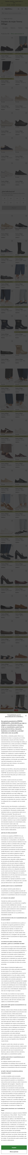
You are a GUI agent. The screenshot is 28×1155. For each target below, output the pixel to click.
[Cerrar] (26, 716)
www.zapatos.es (10, 836)
